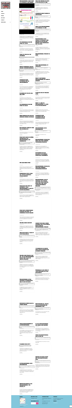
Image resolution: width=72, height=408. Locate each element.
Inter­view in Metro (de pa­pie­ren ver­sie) (27, 304)
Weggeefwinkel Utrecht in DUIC (42, 54)
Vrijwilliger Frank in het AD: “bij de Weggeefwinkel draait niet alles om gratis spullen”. (27, 257)
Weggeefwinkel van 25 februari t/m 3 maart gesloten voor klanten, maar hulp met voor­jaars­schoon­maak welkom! (41, 183)
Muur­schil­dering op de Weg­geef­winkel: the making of (26, 385)
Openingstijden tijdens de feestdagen (42, 14)
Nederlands (3, 22)
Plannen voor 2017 (25, 344)
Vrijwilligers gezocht (26, 222)
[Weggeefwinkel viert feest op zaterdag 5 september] (22, 401)
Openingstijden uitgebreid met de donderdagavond (40, 117)
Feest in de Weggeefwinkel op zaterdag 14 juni (42, 27)
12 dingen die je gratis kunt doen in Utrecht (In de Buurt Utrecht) (42, 250)
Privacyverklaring (55, 402)
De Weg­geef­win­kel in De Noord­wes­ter (26, 364)
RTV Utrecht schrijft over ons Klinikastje (27, 128)
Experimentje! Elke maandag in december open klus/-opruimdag (41, 154)
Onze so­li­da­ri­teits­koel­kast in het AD (41, 335)
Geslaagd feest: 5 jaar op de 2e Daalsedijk (27, 233)
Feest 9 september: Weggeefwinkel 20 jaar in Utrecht (42, 79)
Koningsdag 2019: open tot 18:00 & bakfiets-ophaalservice (26, 175)
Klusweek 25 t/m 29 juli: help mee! (26, 94)
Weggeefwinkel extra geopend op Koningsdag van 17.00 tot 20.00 (26, 281)
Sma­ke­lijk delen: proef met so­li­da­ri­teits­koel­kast (41, 358)
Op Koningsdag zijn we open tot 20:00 (26, 105)
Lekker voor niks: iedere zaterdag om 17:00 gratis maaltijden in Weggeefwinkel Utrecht (42, 225)
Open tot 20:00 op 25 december (25, 55)
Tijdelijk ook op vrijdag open (42, 93)
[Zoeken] (37, 403)
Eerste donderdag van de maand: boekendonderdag (27, 67)
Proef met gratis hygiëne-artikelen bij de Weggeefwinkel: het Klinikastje (27, 139)
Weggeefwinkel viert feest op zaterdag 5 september (27, 1)
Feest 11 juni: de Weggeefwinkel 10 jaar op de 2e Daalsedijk (41, 104)
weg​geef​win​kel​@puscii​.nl (34, 399)
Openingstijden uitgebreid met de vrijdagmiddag (24, 81)
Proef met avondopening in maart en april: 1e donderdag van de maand (26, 211)
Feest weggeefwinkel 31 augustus (41, 65)
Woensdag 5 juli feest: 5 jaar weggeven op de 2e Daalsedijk (42, 271)
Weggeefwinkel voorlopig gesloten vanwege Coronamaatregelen (42, 167)
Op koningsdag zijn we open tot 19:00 (26, 42)
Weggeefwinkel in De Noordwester (41, 128)
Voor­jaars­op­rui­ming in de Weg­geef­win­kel (26, 324)
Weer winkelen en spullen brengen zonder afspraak (27, 116)
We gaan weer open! (25, 162)
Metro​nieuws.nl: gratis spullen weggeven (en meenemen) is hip (41, 305)
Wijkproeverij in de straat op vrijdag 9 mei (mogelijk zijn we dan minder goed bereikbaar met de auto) (42, 41)
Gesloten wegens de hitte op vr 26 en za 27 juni (42, 1)
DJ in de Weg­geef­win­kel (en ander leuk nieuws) (41, 324)
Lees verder (21, 39)
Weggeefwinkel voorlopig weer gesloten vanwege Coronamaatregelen (42, 141)
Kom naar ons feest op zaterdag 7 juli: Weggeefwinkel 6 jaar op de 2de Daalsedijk (26, 187)
